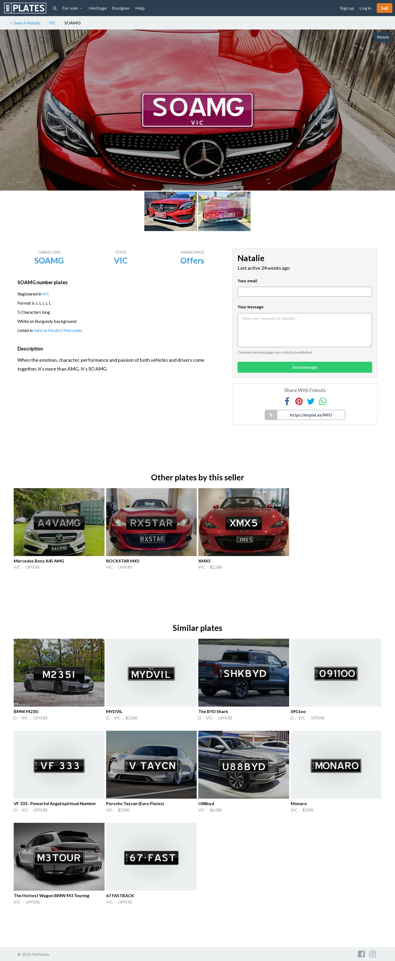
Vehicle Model (47, 330)
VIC (52, 22)
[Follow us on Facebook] (361, 954)
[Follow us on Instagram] (372, 954)
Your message (251, 306)
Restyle (383, 37)
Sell (384, 7)
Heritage (98, 7)
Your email (247, 280)
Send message (304, 367)
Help (140, 7)
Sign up (347, 7)
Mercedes (72, 330)
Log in (365, 7)
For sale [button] (70, 7)
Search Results (27, 22)
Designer (121, 7)
